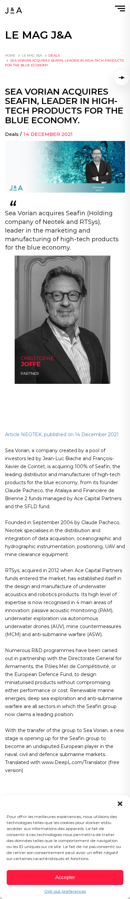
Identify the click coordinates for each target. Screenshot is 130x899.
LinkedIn (28, 371)
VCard (26, 378)
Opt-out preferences (65, 891)
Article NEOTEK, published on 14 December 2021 (62, 435)
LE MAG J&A (32, 55)
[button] (120, 803)
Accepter (65, 877)
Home (10, 55)
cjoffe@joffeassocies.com (39, 364)
